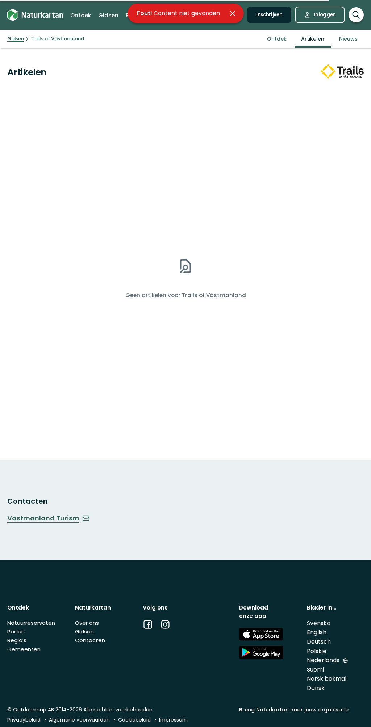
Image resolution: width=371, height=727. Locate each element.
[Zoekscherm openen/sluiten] (356, 14)
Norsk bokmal (326, 678)
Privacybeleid (24, 719)
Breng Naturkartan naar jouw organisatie (294, 709)
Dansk (316, 688)
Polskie (316, 651)
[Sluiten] (232, 13)
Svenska (318, 623)
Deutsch (319, 641)
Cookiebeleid (135, 719)
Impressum (173, 719)
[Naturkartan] (35, 15)
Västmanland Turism (43, 518)
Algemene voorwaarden (80, 719)
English (316, 632)
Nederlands (324, 660)
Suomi (315, 669)
